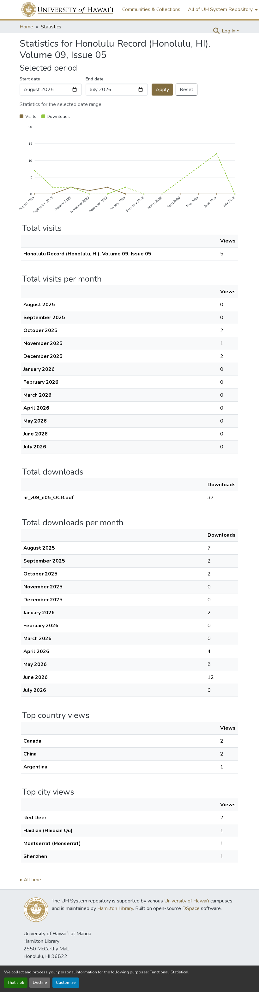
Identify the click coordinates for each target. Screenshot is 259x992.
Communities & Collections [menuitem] (151, 9)
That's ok (16, 982)
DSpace (191, 908)
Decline (40, 982)
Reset (186, 89)
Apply (162, 89)
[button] (68, 9)
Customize (65, 982)
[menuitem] (222, 9)
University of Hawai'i (186, 900)
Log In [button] (229, 30)
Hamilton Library (115, 908)
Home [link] (26, 26)
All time (30, 879)
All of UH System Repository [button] (220, 9)
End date (95, 79)
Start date (30, 79)
